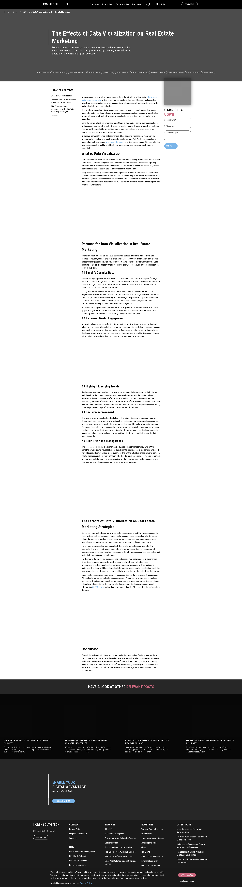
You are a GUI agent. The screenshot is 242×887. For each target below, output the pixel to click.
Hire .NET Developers (77, 856)
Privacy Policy (75, 829)
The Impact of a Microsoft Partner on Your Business (192, 861)
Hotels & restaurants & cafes (152, 838)
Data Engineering (111, 843)
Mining (143, 847)
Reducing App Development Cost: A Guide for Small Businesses (191, 846)
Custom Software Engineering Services (120, 838)
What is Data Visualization (61, 96)
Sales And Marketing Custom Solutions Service (120, 862)
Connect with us (63, 801)
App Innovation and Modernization (118, 847)
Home (6, 12)
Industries (107, 4)
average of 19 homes (115, 142)
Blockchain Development (114, 834)
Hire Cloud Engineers (77, 865)
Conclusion (55, 115)
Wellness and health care (150, 865)
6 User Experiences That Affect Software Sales (189, 830)
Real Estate (145, 852)
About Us (160, 4)
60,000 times (98, 587)
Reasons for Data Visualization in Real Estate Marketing (63, 101)
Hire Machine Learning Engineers (82, 851)
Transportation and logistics (152, 856)
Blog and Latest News (78, 834)
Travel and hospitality (149, 861)
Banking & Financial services (152, 829)
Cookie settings (187, 881)
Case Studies (122, 4)
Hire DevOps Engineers (78, 860)
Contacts (73, 838)
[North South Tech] (56, 4)
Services (94, 4)
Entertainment (146, 834)
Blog (15, 12)
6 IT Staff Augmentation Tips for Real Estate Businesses (192, 838)
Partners (136, 4)
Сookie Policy (86, 883)
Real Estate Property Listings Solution (120, 852)
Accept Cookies (187, 875)
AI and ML (109, 829)
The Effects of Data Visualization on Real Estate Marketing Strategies (62, 109)
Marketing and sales (149, 843)
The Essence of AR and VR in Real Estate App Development (190, 853)
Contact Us (189, 4)
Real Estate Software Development (119, 856)
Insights (148, 4)
